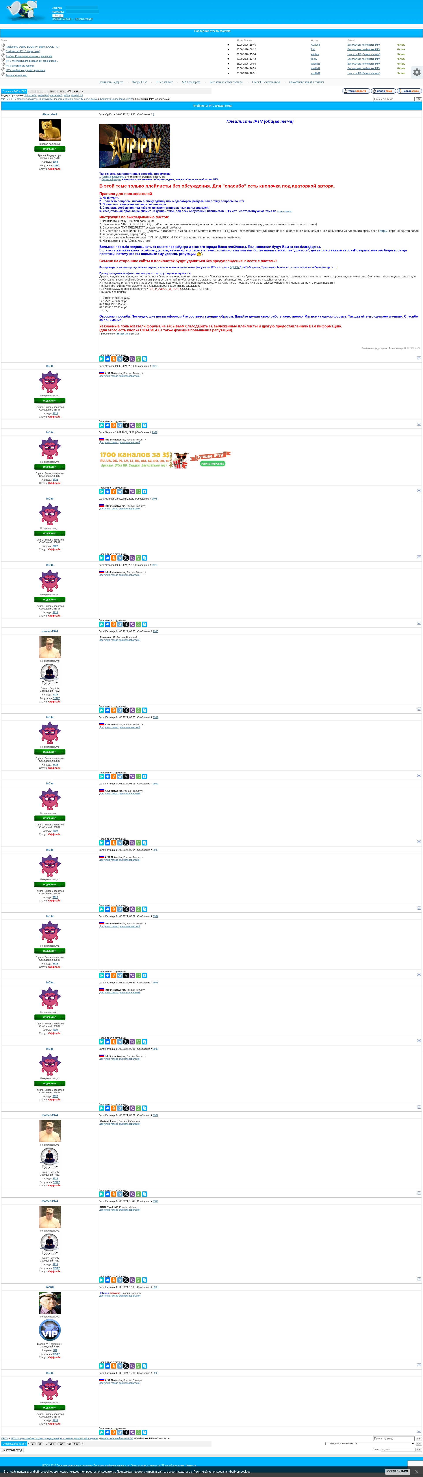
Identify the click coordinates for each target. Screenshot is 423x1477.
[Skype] (144, 359)
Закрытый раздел (111, 179)
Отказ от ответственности (145, 1465)
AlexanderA (56, 95)
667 (76, 91)
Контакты (191, 1465)
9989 (155, 1287)
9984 (155, 916)
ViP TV (4, 99)
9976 (154, 366)
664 (52, 91)
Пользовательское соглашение (74, 1465)
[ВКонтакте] (107, 359)
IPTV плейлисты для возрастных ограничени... (32, 60)
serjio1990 (43, 95)
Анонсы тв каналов (16, 75)
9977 (154, 432)
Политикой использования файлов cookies (221, 1471)
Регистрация (84, 19)
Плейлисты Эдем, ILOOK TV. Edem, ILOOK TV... (32, 46)
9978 (154, 498)
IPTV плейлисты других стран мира (25, 70)
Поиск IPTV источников (266, 82)
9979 (154, 565)
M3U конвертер (191, 82)
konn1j (50, 1287)
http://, (384, 230)
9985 (155, 982)
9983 (155, 850)
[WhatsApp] (138, 359)
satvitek (315, 54)
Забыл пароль (61, 19)
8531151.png (123, 333)
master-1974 (50, 631)
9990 (155, 1373)
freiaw (314, 59)
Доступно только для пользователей (119, 376)
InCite (67, 95)
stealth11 (315, 63)
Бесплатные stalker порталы (226, 82)
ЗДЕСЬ (234, 267)
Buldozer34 (30, 95)
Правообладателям (173, 1465)
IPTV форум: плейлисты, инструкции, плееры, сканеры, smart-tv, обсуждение (54, 99)
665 (62, 91)
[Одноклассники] (113, 359)
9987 (155, 1115)
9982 (155, 783)
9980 (155, 631)
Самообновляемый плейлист (306, 82)
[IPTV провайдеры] (165, 467)
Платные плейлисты (113, 176)
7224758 (315, 44)
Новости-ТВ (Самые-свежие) (363, 54)
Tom (313, 49)
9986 (155, 1049)
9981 (155, 717)
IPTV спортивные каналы (20, 65)
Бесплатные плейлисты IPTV (363, 44)
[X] (126, 359)
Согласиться (397, 1471)
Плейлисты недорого (111, 82)
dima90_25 (77, 95)
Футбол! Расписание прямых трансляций (29, 56)
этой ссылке (284, 211)
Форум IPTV (139, 82)
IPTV (45, 1465)
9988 (155, 1201)
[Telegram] (119, 359)
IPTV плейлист (164, 82)
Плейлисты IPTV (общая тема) (23, 51)
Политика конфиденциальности (111, 1465)
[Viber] (132, 359)
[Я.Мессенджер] (101, 359)
